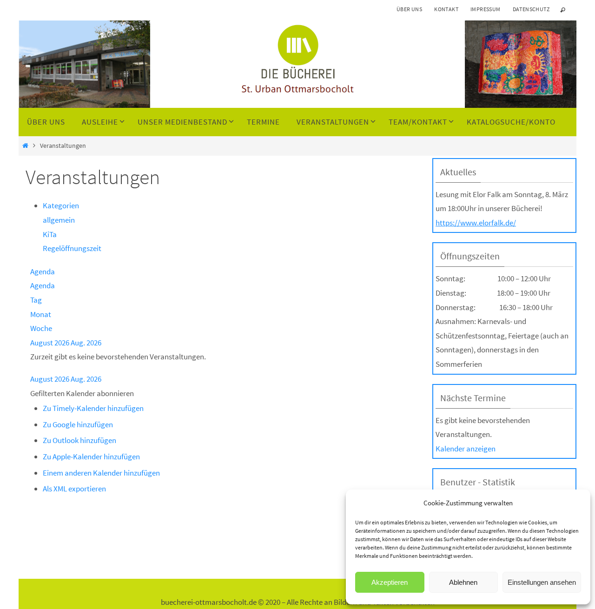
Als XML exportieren (74, 488)
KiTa (50, 234)
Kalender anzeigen (466, 449)
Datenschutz (531, 9)
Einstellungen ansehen (542, 582)
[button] (82, 393)
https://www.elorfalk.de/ (476, 223)
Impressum (485, 9)
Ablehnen (463, 582)
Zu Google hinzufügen (78, 424)
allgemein (59, 220)
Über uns (409, 9)
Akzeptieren (389, 582)
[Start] (25, 146)
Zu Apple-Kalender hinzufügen (91, 456)
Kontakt (446, 9)
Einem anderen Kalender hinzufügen (101, 473)
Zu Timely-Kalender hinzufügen (93, 408)
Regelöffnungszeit (72, 248)
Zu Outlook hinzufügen (79, 440)
